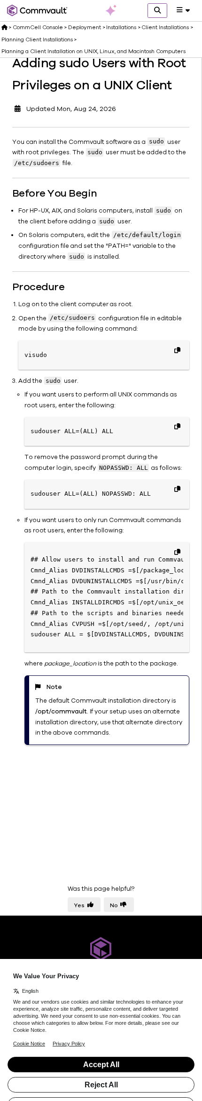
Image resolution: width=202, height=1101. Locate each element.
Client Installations (165, 27)
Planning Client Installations (37, 39)
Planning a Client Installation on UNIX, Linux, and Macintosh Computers (93, 51)
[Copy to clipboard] (177, 350)
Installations (121, 27)
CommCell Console (38, 27)
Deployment (84, 27)
